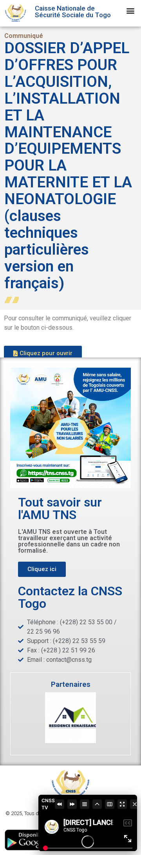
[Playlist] (84, 804)
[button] (130, 10)
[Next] (72, 804)
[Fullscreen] (122, 804)
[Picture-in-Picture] (109, 804)
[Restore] (97, 804)
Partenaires (70, 684)
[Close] (134, 804)
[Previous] (59, 804)
